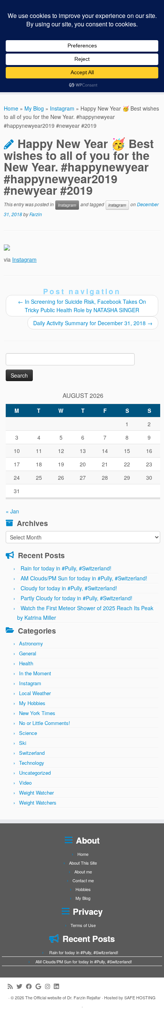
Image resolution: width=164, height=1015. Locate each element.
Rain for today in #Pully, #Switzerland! (66, 568)
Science (28, 732)
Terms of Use (83, 925)
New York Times (37, 713)
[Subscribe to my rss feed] (12, 986)
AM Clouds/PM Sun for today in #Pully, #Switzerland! (84, 578)
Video (25, 782)
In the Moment (35, 673)
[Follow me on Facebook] (30, 986)
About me (83, 871)
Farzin (35, 214)
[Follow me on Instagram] (49, 986)
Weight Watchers (37, 802)
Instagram (62, 108)
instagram (117, 205)
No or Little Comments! (44, 723)
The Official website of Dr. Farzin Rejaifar (63, 997)
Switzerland (32, 752)
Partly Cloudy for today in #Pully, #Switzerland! (76, 598)
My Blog (34, 108)
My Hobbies (32, 703)
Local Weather (35, 693)
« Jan (12, 511)
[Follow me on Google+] (40, 986)
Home (11, 108)
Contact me (83, 880)
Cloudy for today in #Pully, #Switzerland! (69, 588)
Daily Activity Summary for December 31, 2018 (93, 323)
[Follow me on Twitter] (21, 986)
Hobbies (83, 889)
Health (26, 663)
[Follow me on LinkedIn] (58, 986)
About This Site (83, 863)
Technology (31, 762)
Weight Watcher (36, 792)
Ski (22, 742)
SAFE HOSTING (140, 997)
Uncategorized (35, 772)
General (27, 653)
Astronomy (31, 643)
